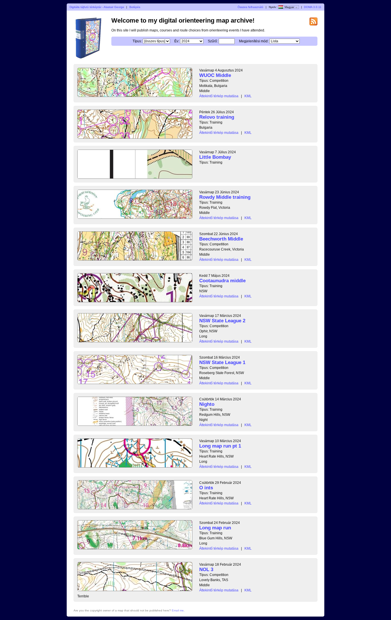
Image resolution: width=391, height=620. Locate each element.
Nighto (206, 404)
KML (248, 96)
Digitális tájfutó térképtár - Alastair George (97, 7)
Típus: (137, 41)
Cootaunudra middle (222, 280)
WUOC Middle (215, 75)
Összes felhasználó (250, 7)
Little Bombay (215, 157)
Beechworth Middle (221, 239)
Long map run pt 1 (220, 446)
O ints (206, 487)
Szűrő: (213, 41)
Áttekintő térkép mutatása (218, 96)
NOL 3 (206, 569)
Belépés (134, 7)
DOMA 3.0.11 (312, 7)
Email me (178, 610)
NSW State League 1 (222, 362)
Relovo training (216, 117)
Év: (176, 41)
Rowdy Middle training (224, 197)
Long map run (215, 527)
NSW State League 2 (222, 320)
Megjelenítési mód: (253, 41)
